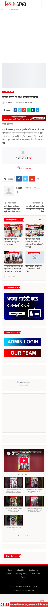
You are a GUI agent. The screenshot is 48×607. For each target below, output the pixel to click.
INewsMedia (29, 590)
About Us (20, 570)
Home (10, 570)
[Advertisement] (24, 36)
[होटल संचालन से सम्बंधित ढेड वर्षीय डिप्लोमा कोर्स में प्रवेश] (34, 257)
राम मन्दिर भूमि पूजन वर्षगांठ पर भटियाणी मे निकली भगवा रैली (35, 209)
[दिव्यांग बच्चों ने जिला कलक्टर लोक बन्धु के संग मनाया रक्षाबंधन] (13, 230)
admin (28, 158)
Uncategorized (8, 92)
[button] (27, 474)
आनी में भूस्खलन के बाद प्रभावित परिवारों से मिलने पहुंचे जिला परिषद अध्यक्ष (12, 209)
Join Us (8, 573)
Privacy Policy (21, 573)
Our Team (36, 573)
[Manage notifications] (42, 602)
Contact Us (33, 570)
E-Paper (22, 577)
